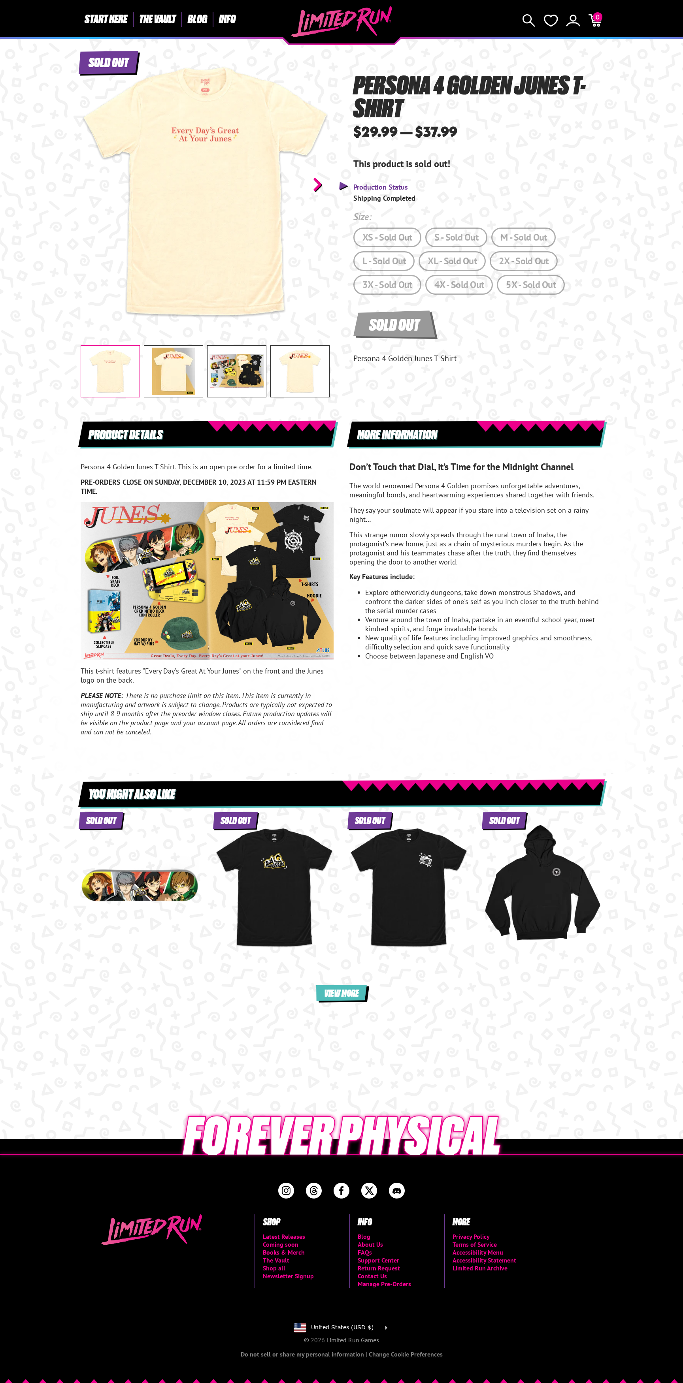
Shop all (274, 1268)
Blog (197, 18)
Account (573, 20)
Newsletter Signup (288, 1276)
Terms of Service (475, 1244)
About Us (370, 1244)
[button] (93, 184)
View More (341, 992)
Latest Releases (284, 1236)
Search (529, 20)
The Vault (157, 18)
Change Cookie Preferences (406, 1354)
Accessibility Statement (484, 1260)
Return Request (379, 1268)
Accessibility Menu (478, 1252)
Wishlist (551, 20)
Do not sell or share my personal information (303, 1354)
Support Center (378, 1260)
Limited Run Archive (480, 1268)
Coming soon (280, 1244)
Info (227, 18)
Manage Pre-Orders (384, 1284)
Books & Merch (284, 1252)
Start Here (106, 18)
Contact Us (372, 1276)
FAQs (365, 1252)
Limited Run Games (341, 21)
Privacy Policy (471, 1236)
